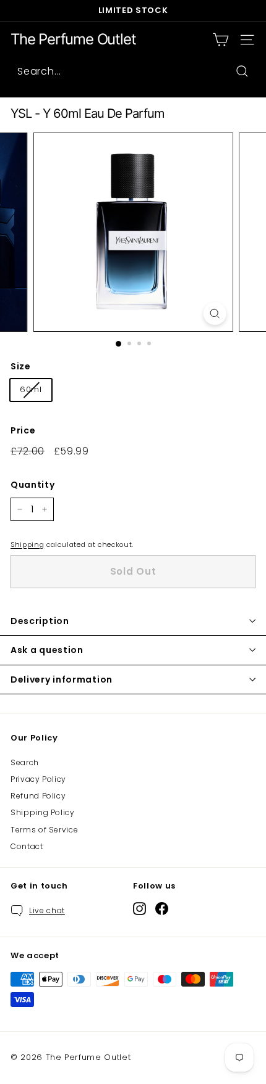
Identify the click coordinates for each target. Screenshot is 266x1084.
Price (23, 430)
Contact (27, 846)
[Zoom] (214, 313)
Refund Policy (38, 795)
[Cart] (220, 40)
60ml (31, 389)
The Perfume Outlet (73, 39)
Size (21, 366)
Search (25, 762)
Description (40, 621)
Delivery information (62, 679)
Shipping (27, 544)
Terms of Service (44, 829)
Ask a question (47, 650)
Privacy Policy (38, 779)
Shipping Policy (43, 812)
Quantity (32, 484)
